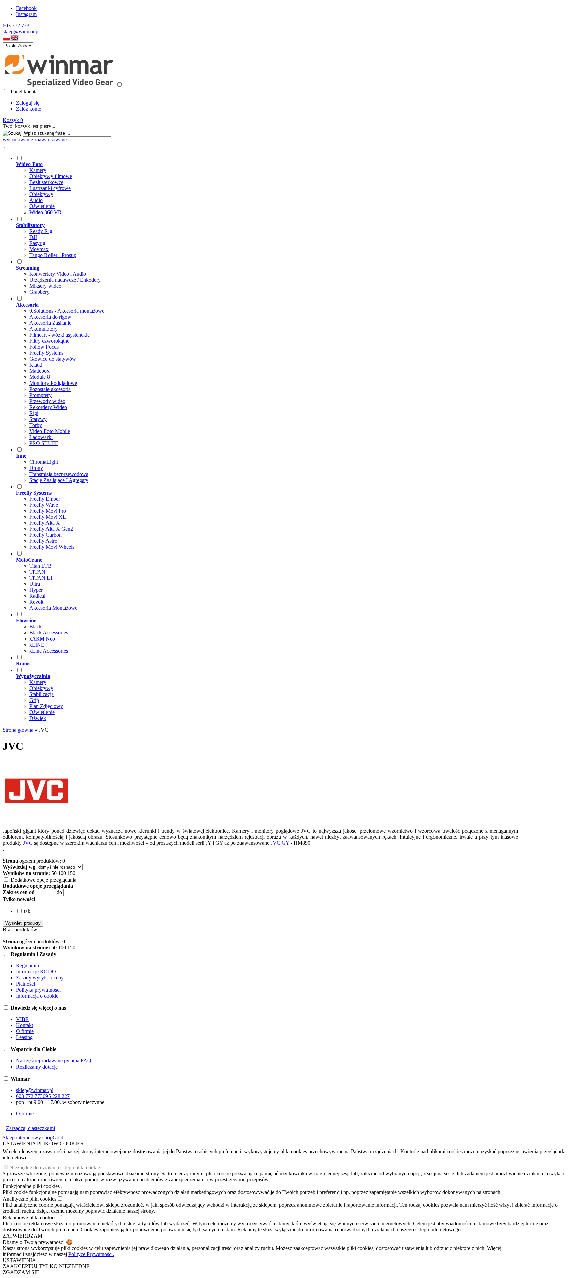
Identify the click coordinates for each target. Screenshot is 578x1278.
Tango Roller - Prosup (52, 255)
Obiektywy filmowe (50, 176)
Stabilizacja (41, 694)
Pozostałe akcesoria (50, 389)
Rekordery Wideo (48, 407)
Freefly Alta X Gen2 (51, 529)
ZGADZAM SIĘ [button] (21, 1272)
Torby (35, 425)
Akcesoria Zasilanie (50, 323)
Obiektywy (41, 194)
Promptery (40, 395)
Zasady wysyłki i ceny (40, 978)
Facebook (26, 8)
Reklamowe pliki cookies (29, 1217)
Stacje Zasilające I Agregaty (58, 480)
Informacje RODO (36, 971)
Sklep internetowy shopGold (33, 1137)
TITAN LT (41, 578)
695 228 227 (56, 1096)
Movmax (39, 249)
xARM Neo (42, 639)
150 (71, 873)
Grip (34, 700)
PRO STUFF (43, 443)
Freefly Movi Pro (47, 511)
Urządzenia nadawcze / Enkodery (65, 280)
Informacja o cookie (37, 996)
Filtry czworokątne (49, 341)
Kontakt (24, 1025)
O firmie (25, 1031)
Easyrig (37, 243)
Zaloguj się (27, 103)
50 (54, 873)
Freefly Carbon (45, 535)
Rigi (33, 413)
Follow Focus (44, 347)
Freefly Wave (43, 505)
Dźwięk (37, 718)
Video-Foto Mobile (49, 431)
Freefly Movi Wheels (51, 547)
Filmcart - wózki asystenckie (59, 335)
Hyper (36, 590)
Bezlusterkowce (46, 182)
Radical (37, 596)
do (59, 892)
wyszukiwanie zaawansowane (35, 139)
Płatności (25, 984)
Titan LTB (40, 566)
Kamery (37, 170)
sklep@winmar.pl (21, 31)
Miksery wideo (45, 286)
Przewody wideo (47, 401)
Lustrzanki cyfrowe (50, 188)
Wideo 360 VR (45, 212)
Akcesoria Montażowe (53, 608)
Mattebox (39, 371)
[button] (7, 39)
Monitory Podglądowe (53, 383)
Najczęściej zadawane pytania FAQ (53, 1060)
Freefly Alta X (44, 523)
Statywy (38, 419)
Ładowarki (41, 437)
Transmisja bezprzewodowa (58, 474)
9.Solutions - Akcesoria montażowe (66, 311)
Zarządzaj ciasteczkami (30, 1128)
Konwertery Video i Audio (57, 274)
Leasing (24, 1037)
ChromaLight (43, 462)
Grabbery (39, 292)
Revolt (36, 602)
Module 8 (39, 377)
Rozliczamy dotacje (37, 1067)
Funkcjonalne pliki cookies (31, 1186)
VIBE (22, 1019)
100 (62, 873)
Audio (36, 200)
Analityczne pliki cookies (29, 1199)
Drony (36, 468)
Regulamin (27, 965)
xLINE (36, 645)
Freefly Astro (43, 541)
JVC (28, 843)
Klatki (35, 365)
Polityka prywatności (38, 990)
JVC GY (280, 843)
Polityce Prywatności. (91, 1254)
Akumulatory (43, 329)
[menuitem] (267, 185)
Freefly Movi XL (47, 517)
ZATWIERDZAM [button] (22, 1236)
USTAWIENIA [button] (19, 1260)
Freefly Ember (44, 499)
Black (35, 626)
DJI (33, 237)
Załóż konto (28, 109)
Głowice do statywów (52, 359)
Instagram (26, 14)
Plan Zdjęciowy (46, 706)
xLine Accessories (48, 651)
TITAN (37, 572)
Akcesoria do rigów (50, 317)
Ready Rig (40, 231)
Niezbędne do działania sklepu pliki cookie (54, 1167)
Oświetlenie (42, 206)
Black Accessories (48, 632)
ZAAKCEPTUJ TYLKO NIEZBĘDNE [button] (46, 1266)
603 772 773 (16, 25)
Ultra (34, 584)
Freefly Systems (46, 353)
